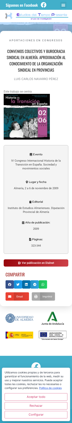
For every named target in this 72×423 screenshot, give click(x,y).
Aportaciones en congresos (36, 40)
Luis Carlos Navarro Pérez (36, 79)
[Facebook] (44, 5)
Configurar (36, 414)
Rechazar (36, 405)
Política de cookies (50, 387)
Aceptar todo (36, 397)
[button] (63, 5)
